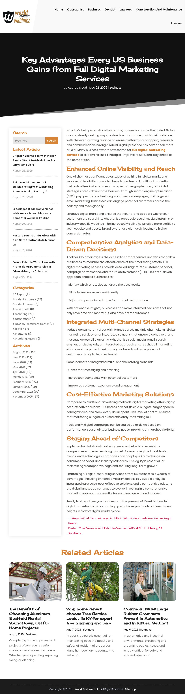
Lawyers (125, 9)
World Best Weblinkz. (87, 689)
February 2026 (22, 382)
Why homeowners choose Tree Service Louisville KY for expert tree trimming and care (89, 616)
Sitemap (130, 689)
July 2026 (19, 357)
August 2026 (21, 352)
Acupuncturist (22, 319)
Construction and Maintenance (159, 9)
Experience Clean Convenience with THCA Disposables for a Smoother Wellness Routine (33, 213)
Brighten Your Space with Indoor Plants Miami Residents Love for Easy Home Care (34, 160)
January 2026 (21, 387)
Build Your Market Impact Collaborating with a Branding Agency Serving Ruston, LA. (33, 187)
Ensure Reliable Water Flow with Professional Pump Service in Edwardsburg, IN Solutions (34, 266)
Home (59, 9)
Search (51, 140)
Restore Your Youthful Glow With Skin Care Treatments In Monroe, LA (34, 240)
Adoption (18, 329)
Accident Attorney (24, 299)
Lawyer (176, 23)
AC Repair (19, 294)
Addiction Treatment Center (31, 324)
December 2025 (23, 392)
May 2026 (19, 367)
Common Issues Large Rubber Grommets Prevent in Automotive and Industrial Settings (146, 616)
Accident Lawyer (23, 304)
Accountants (21, 309)
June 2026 (19, 362)
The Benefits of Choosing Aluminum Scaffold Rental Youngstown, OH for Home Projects (29, 618)
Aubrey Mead (77, 88)
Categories (75, 9)
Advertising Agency (25, 338)
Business (94, 9)
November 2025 (23, 396)
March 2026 (20, 377)
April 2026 (19, 372)
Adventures (20, 334)
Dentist (110, 9)
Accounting (20, 314)
